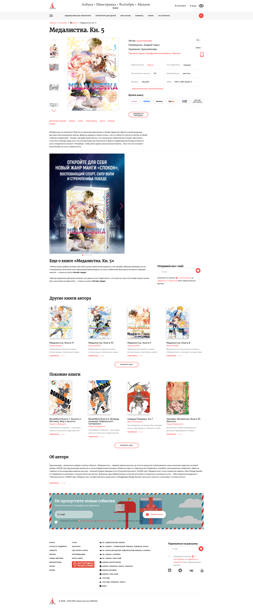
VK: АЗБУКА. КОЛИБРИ (111, 554)
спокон (72, 121)
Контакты (76, 546)
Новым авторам (56, 558)
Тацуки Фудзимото (174, 424)
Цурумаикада (144, 40)
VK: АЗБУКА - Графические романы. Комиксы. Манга (125, 546)
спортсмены (91, 121)
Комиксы (139, 16)
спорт (80, 121)
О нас (74, 542)
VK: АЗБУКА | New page (111, 558)
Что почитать (164, 15)
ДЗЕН (104, 586)
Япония (111, 121)
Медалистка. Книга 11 (61, 343)
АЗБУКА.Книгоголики (111, 562)
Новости (53, 550)
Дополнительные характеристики (147, 89)
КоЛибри (126, 4)
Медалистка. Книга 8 (178, 343)
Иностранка (106, 4)
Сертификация (78, 554)
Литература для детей (106, 16)
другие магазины (197, 101)
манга (102, 121)
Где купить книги (80, 550)
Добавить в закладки (138, 114)
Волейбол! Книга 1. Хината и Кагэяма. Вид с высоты (65, 420)
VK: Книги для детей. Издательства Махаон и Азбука (126, 550)
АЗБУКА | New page (110, 574)
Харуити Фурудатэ (57, 424)
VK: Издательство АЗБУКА (113, 542)
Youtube (106, 578)
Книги (115, 8)
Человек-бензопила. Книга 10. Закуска (183, 420)
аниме (52, 124)
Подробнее (54, 356)
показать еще (126, 364)
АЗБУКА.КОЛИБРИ (109, 570)
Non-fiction (125, 16)
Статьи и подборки (58, 546)
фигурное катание (57, 121)
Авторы (52, 554)
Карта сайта (77, 558)
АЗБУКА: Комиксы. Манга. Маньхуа (117, 566)
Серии (151, 15)
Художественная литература (78, 16)
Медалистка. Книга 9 (139, 343)
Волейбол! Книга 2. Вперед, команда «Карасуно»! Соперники (103, 421)
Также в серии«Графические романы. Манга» (154, 53)
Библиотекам (55, 562)
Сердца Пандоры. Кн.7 (140, 419)
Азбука (87, 4)
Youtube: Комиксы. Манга (113, 582)
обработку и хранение (167, 281)
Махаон (143, 4)
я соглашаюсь (185, 278)
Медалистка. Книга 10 (100, 343)
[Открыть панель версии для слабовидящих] (201, 5)
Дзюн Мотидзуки (134, 422)
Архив (52, 570)
